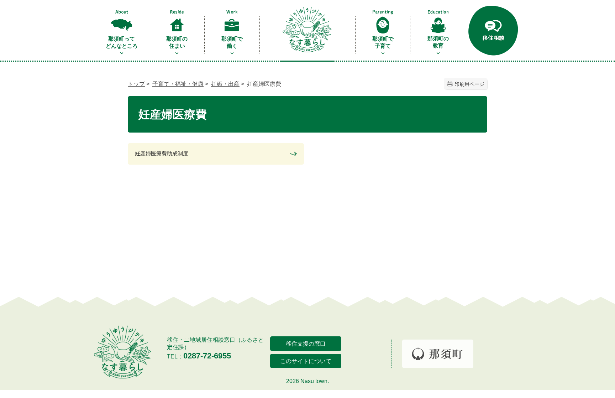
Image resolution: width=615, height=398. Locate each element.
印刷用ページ (469, 84)
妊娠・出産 (225, 84)
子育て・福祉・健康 (178, 84)
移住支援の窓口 (306, 344)
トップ (136, 84)
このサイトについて (305, 361)
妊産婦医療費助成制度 (161, 153)
